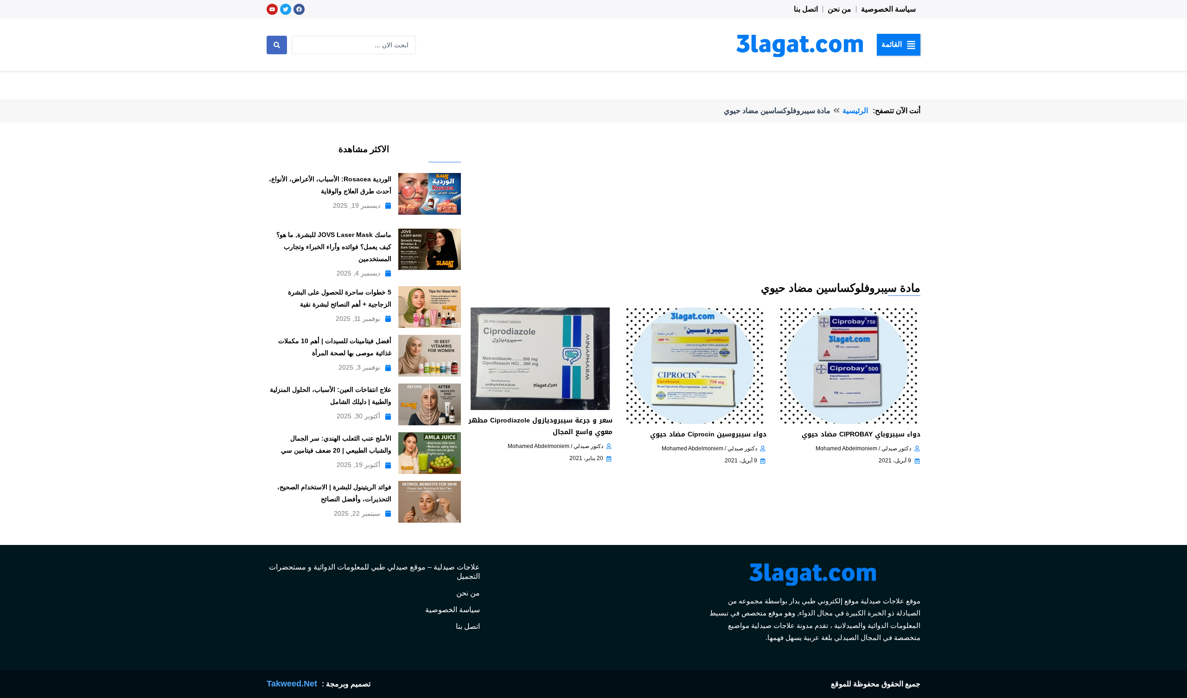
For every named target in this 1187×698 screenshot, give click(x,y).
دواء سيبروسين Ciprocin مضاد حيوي (708, 434)
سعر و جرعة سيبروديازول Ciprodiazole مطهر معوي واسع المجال (540, 426)
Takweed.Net (292, 683)
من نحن (839, 9)
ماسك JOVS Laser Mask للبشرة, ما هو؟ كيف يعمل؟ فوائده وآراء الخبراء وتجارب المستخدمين (333, 247)
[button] (898, 44)
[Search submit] (277, 45)
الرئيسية (855, 111)
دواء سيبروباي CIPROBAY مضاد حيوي (861, 434)
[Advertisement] (693, 210)
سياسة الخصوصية (888, 9)
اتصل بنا (806, 9)
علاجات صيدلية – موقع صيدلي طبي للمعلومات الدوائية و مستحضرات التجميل (374, 571)
